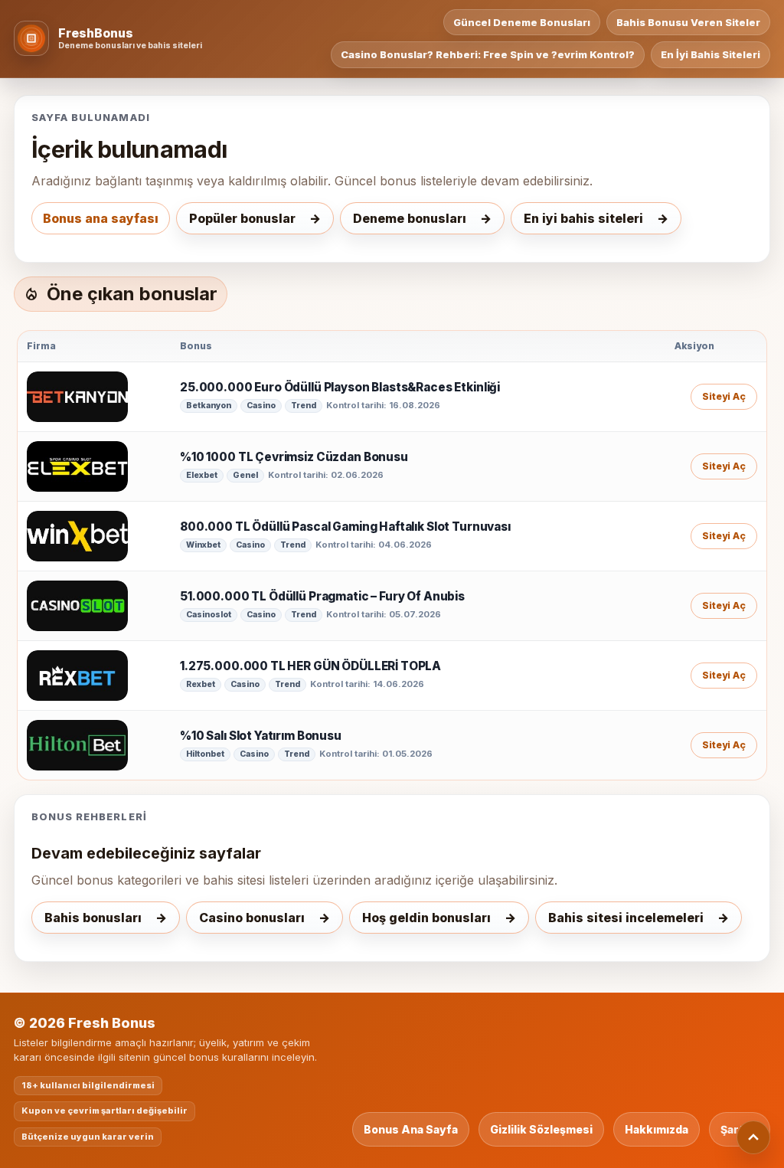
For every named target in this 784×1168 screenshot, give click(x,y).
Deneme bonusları (409, 218)
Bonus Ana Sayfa (411, 1129)
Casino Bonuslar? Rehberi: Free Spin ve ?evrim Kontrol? (488, 54)
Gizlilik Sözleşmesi (541, 1129)
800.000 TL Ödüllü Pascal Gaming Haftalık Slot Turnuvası (345, 527)
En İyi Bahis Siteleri (710, 54)
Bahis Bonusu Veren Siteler (688, 22)
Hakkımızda (656, 1129)
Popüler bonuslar (242, 218)
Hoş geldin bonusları (426, 917)
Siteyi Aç (724, 396)
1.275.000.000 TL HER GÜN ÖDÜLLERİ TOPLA (310, 666)
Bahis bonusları (93, 917)
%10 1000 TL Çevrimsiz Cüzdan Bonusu (294, 457)
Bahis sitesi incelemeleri (626, 917)
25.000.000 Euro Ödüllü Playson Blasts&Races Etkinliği (340, 387)
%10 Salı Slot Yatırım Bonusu (260, 736)
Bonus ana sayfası (100, 218)
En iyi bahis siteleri (583, 218)
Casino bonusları (252, 917)
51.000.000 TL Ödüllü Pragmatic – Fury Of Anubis (322, 597)
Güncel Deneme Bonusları (521, 22)
